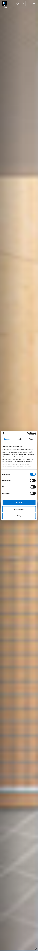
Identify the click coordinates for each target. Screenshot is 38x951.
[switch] (33, 480)
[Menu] (33, 3)
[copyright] (36, 949)
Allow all (19, 502)
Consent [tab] (7, 439)
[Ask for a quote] (28, 3)
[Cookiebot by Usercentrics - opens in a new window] (27, 433)
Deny (19, 516)
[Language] (17, 3)
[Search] (23, 3)
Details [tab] (19, 439)
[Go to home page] (4, 5)
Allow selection (19, 509)
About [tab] (31, 439)
